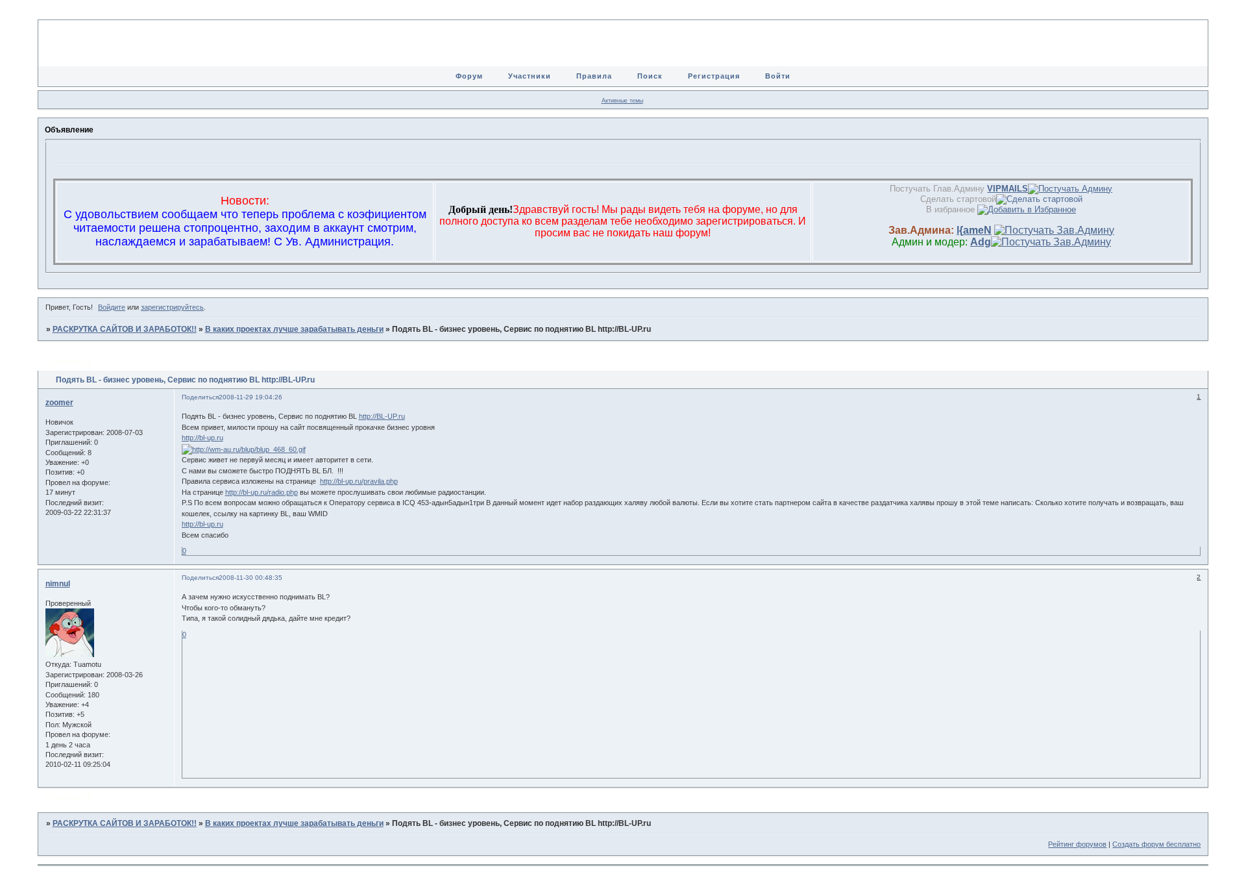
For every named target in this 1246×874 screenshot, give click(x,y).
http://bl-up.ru (202, 438)
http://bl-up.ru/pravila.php (359, 481)
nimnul (57, 583)
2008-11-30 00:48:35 (250, 577)
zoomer (59, 402)
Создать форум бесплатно (1156, 844)
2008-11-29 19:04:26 (250, 397)
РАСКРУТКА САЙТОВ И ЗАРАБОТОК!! (125, 329)
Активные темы (622, 100)
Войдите (111, 307)
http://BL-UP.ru (382, 416)
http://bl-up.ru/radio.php (261, 492)
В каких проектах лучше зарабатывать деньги (294, 329)
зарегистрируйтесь (172, 307)
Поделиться (200, 397)
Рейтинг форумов (1077, 844)
